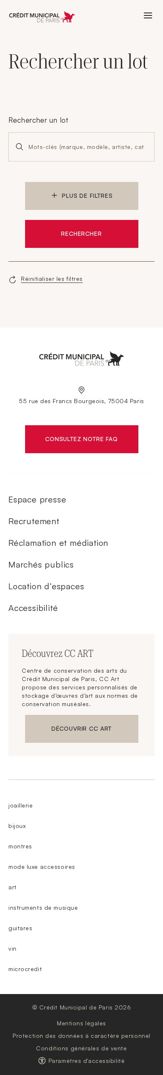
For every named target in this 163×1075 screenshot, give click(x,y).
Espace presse (37, 499)
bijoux (16, 825)
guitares (20, 927)
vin (12, 948)
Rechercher (81, 233)
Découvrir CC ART (94, 730)
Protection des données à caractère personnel (81, 1035)
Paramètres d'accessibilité (86, 1060)
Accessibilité (33, 608)
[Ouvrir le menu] (148, 15)
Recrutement (33, 521)
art (12, 887)
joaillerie (20, 805)
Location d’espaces (46, 586)
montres (20, 846)
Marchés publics (41, 564)
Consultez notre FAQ (91, 440)
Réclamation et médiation (58, 543)
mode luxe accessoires (41, 866)
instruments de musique (43, 907)
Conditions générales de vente (81, 1048)
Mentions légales (81, 1023)
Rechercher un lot (38, 120)
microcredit (25, 968)
